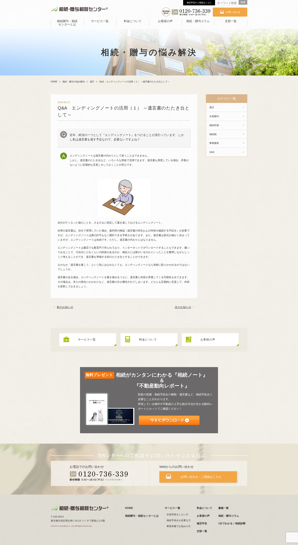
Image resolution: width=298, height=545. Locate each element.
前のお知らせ (65, 307)
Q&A (211, 152)
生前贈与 (214, 116)
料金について (132, 21)
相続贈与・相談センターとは (67, 23)
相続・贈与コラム (198, 21)
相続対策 (214, 125)
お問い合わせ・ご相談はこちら (201, 476)
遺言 (211, 107)
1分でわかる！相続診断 (232, 523)
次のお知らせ (183, 307)
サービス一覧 (100, 21)
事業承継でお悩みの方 (179, 526)
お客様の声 (165, 21)
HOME (129, 507)
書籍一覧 (223, 507)
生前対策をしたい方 (177, 514)
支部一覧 (231, 21)
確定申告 (202, 523)
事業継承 (214, 143)
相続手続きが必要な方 (179, 520)
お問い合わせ (233, 12)
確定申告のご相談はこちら (199, 2)
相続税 (213, 134)
